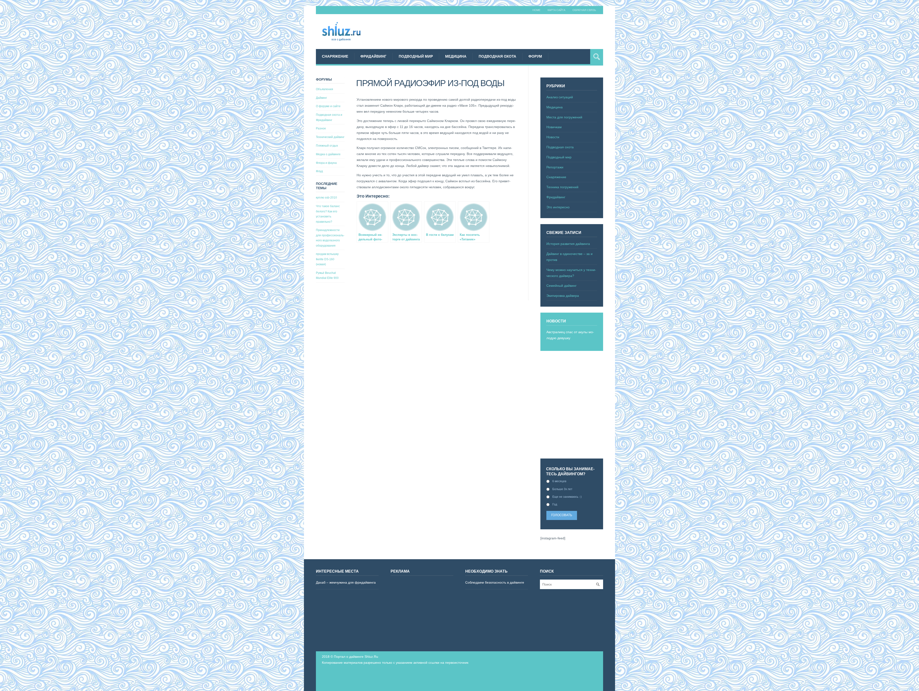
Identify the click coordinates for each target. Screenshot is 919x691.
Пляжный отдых (327, 145)
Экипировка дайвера (562, 296)
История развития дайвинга (568, 244)
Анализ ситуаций (559, 97)
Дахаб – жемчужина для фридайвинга (346, 582)
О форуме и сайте (328, 106)
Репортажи (554, 167)
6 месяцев (559, 481)
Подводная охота (497, 56)
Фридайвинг (373, 56)
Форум (535, 56)
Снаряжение (335, 56)
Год (554, 504)
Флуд (319, 171)
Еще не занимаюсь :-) (567, 496)
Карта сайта (556, 10)
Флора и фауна (326, 163)
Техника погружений (562, 187)
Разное (321, 128)
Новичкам (554, 127)
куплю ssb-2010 (326, 197)
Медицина (455, 56)
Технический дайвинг (330, 137)
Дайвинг (321, 98)
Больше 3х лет (562, 489)
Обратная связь (584, 10)
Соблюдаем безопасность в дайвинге (494, 582)
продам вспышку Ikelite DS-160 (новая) (327, 259)
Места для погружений (564, 117)
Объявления (324, 89)
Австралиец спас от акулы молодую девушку (570, 335)
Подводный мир (416, 56)
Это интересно (558, 207)
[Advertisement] (516, 31)
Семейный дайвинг (561, 285)
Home (536, 10)
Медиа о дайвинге (328, 154)
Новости (552, 137)
